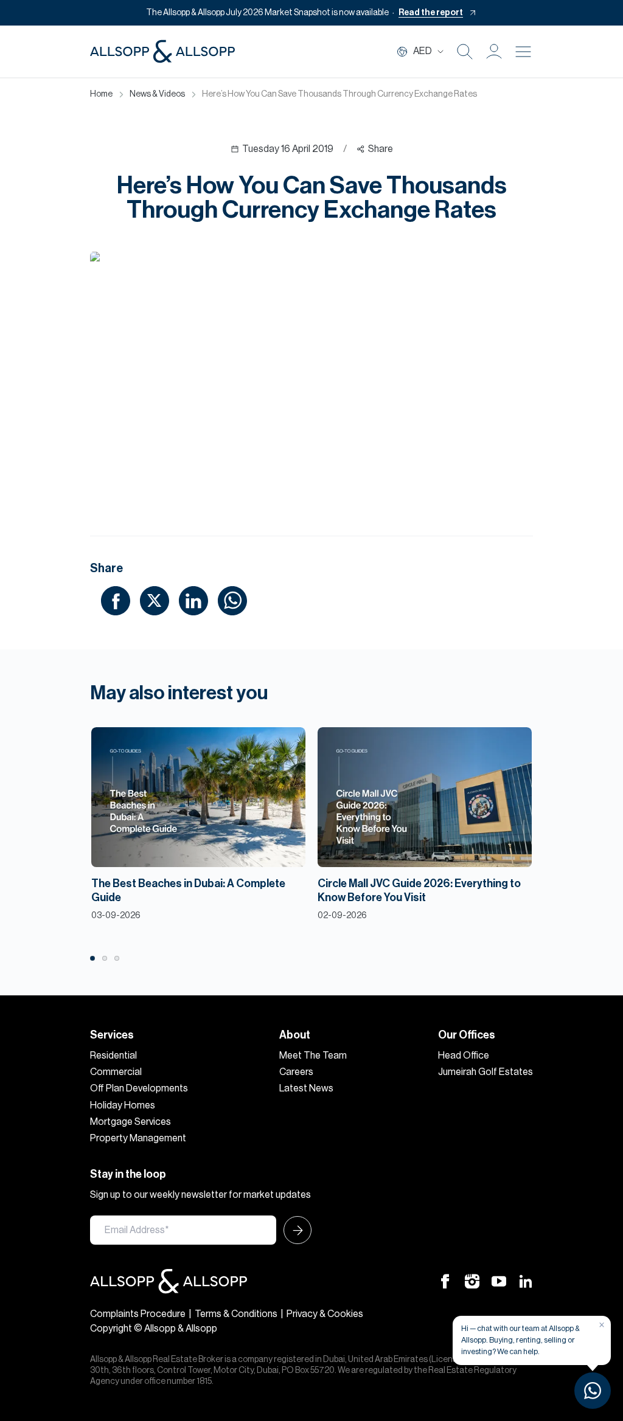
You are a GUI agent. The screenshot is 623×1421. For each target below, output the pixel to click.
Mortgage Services (130, 1122)
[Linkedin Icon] (525, 1281)
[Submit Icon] (294, 1230)
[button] (494, 52)
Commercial (116, 1072)
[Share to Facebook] (115, 600)
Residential (113, 1055)
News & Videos (157, 94)
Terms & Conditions (236, 1314)
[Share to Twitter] (154, 600)
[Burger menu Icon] (523, 51)
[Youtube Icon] (499, 1281)
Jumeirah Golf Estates (485, 1072)
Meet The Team (313, 1055)
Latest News (306, 1088)
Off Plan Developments (139, 1088)
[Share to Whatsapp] (232, 600)
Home (101, 94)
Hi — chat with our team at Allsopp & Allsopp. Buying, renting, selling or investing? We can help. (520, 1339)
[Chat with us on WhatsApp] (592, 1390)
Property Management (138, 1138)
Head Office (463, 1055)
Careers (296, 1072)
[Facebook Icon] (445, 1281)
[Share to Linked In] (193, 600)
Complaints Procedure (138, 1314)
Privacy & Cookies (325, 1314)
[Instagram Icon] (472, 1281)
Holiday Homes (122, 1105)
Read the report (431, 13)
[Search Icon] (465, 51)
